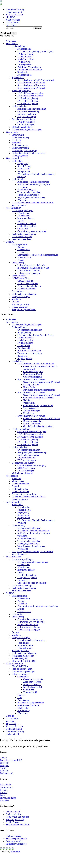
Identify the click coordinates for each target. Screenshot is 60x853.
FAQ (2, 795)
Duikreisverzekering (15, 9)
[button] (7, 36)
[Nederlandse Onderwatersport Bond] (1, 1)
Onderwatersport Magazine (24, 294)
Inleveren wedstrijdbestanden (30, 702)
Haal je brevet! (12, 22)
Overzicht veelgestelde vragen (31, 640)
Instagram (4, 765)
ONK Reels (28, 689)
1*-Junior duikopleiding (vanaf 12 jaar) (35, 51)
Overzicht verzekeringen (28, 450)
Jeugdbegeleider (24, 75)
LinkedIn (4, 770)
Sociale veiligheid (20, 307)
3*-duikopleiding (25, 59)
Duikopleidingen (19, 46)
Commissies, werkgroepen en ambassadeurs (37, 255)
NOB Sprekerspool (26, 122)
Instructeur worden (14, 841)
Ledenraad (22, 252)
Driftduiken (28, 413)
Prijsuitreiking (23, 710)
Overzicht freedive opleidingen (31, 431)
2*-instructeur (23, 213)
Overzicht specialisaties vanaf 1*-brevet (41, 382)
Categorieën (23, 676)
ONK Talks (22, 708)
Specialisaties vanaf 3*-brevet (31, 88)
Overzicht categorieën (33, 679)
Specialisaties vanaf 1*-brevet (31, 82)
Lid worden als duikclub (28, 270)
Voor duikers (12, 43)
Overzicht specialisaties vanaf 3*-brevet (41, 418)
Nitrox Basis (29, 387)
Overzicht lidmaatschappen (29, 619)
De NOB (10, 241)
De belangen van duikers (23, 119)
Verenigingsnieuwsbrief (28, 195)
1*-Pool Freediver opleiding (30, 93)
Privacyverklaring (8, 798)
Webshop (10, 721)
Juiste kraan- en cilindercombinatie (33, 182)
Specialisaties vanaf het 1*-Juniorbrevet (35, 80)
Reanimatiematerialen (21, 239)
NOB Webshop (13, 20)
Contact (15, 301)
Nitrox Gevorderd (31, 423)
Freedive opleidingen (21, 90)
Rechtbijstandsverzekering (24, 234)
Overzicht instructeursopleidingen (32, 562)
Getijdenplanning (14, 12)
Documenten (23, 700)
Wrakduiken (29, 403)
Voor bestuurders (13, 158)
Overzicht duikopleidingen (29, 330)
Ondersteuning (18, 179)
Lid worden (11, 25)
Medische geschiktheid (22, 127)
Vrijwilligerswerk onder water (31, 197)
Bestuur (21, 247)
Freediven (16, 140)
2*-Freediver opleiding (27, 101)
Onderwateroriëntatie (33, 374)
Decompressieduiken (33, 421)
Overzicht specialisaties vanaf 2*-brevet (41, 395)
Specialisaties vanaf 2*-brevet (31, 85)
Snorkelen (16, 142)
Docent (20, 221)
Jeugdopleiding (24, 49)
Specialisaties (18, 77)
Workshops (22, 200)
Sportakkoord (23, 168)
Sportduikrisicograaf (26, 189)
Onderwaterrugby (20, 145)
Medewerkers (23, 249)
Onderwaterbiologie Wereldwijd (38, 405)
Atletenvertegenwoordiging (24, 150)
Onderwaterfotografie (33, 371)
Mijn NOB (11, 723)
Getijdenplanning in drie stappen (27, 129)
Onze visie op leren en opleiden (31, 231)
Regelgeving (23, 163)
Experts (20, 260)
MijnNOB (10, 17)
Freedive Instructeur (26, 223)
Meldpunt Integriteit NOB (24, 309)
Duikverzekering (19, 106)
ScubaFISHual (24, 166)
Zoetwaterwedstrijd (32, 682)
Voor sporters (12, 132)
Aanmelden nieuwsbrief (23, 656)
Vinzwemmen (18, 135)
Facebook (4, 763)
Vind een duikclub (14, 14)
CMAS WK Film (25, 281)
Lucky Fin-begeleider (27, 226)
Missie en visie (24, 257)
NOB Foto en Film (20, 278)
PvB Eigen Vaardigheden (29, 67)
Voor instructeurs (13, 208)
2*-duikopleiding (25, 56)
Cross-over (22, 228)
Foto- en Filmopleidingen (29, 286)
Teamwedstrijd (30, 692)
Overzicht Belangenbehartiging (31, 465)
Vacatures (16, 299)
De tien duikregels (25, 124)
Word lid (10, 716)
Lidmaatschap (18, 262)
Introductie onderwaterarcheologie (39, 390)
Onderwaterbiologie (32, 377)
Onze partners (18, 291)
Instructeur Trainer (25, 218)
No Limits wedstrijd (32, 687)
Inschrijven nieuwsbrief (11, 760)
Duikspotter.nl (12, 734)
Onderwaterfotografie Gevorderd (38, 397)
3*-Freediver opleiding (27, 103)
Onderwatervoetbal (20, 148)
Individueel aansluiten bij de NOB (33, 268)
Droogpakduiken (31, 384)
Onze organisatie (19, 244)
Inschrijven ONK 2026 (28, 705)
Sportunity (15, 851)
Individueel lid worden (27, 624)
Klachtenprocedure (20, 304)
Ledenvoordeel (18, 275)
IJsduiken (27, 400)
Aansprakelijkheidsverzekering (31, 108)
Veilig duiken (23, 171)
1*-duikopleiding (25, 54)
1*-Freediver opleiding (27, 98)
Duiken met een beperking (29, 69)
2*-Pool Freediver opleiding (30, 95)
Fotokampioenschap (26, 288)
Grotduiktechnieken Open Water (38, 426)
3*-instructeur (23, 215)
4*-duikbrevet (23, 62)
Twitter (3, 768)
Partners (3, 792)
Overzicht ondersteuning (28, 528)
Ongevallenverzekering (28, 111)
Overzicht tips (23, 507)
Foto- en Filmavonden (27, 283)
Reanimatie (22, 72)
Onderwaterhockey (20, 137)
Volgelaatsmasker (31, 408)
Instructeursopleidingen (22, 210)
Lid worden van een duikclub (31, 265)
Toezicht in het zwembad (28, 192)
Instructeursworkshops (22, 236)
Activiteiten (11, 41)
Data (19, 697)
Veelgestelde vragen (21, 296)
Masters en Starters (32, 684)
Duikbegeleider (24, 64)
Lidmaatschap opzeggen (28, 273)
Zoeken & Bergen (31, 410)
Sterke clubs (17, 161)
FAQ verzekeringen (26, 116)
